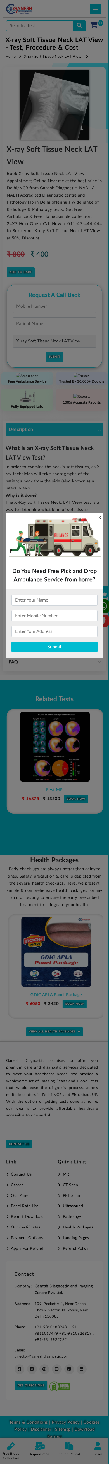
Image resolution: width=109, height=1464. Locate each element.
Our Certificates (25, 1227)
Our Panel (20, 1196)
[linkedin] (82, 1369)
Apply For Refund (27, 1249)
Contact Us (19, 1144)
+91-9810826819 (76, 1333)
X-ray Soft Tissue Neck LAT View (53, 57)
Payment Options (27, 1238)
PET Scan (71, 1196)
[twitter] (32, 1369)
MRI (66, 1174)
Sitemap (63, 1429)
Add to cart (21, 272)
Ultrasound (73, 1206)
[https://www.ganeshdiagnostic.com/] (26, 9)
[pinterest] (69, 1369)
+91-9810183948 (51, 1327)
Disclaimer (41, 1429)
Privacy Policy (65, 1422)
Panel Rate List (24, 1206)
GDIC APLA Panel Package (54, 995)
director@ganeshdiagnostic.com (42, 1356)
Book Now (75, 799)
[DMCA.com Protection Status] (59, 1385)
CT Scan (70, 1185)
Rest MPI (54, 790)
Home (11, 57)
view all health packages (52, 1031)
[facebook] (19, 1369)
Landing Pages (76, 1238)
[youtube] (57, 1369)
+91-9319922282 (51, 1340)
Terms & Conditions (28, 1422)
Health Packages (78, 1227)
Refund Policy (75, 1249)
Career (17, 1185)
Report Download (27, 1217)
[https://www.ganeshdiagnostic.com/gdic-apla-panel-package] (54, 952)
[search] (79, 25)
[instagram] (44, 1369)
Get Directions (31, 1385)
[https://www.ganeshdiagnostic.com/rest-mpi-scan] (54, 747)
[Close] (79, 34)
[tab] (54, 430)
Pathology (72, 1217)
